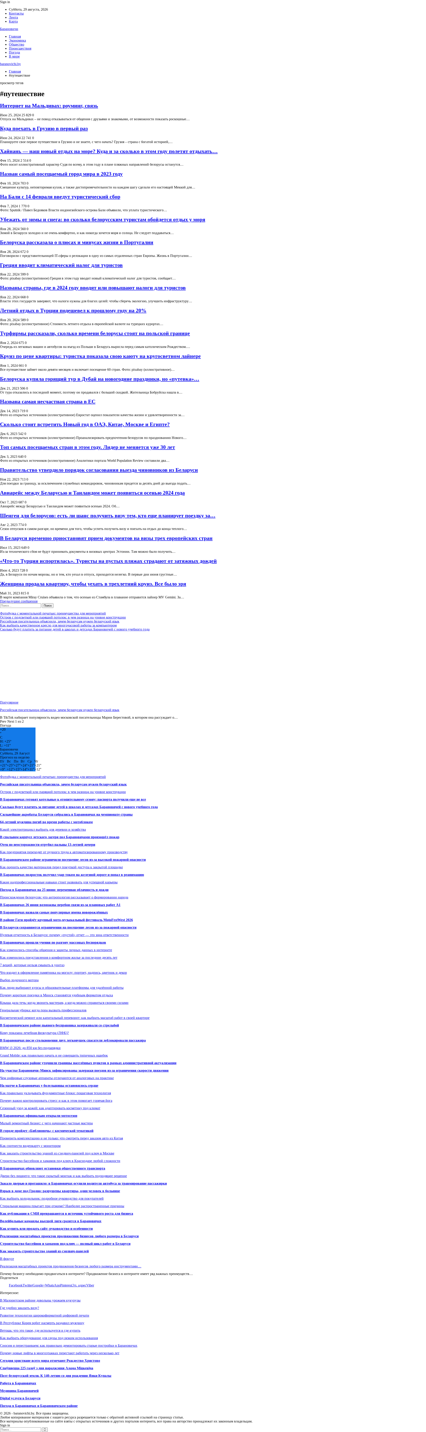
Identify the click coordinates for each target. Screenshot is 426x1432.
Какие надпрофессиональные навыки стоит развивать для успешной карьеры (59, 882)
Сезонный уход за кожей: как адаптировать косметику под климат (50, 1108)
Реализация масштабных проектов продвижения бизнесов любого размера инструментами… (70, 1266)
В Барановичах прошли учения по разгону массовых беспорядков (53, 942)
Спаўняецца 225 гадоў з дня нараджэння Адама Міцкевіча (46, 1368)
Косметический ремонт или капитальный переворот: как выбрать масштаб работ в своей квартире (75, 1018)
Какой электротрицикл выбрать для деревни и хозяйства (43, 829)
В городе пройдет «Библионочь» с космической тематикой (46, 1131)
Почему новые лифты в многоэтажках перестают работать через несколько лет (59, 1353)
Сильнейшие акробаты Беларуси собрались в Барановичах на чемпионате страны (66, 814)
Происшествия (20, 48)
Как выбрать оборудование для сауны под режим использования (49, 1338)
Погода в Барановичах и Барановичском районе (39, 1406)
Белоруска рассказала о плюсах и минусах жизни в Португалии (76, 242)
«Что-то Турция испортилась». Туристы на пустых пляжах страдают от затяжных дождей (108, 561)
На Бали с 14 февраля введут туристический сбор (60, 197)
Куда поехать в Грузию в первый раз (44, 128)
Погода (14, 52)
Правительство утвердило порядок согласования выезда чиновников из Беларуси (99, 470)
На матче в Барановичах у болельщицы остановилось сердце (49, 1085)
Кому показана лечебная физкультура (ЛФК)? (34, 1033)
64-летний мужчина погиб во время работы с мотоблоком (46, 822)
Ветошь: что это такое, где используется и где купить (40, 1330)
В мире (14, 56)
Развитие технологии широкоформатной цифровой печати (44, 1315)
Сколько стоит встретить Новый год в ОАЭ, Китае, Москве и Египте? (85, 424)
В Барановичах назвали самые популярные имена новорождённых (54, 912)
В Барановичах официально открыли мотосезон (38, 1116)
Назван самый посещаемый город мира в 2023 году (61, 174)
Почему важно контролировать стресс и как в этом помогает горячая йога (56, 1100)
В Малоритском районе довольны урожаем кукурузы (40, 1300)
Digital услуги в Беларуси (20, 1398)
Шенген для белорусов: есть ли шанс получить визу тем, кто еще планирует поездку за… (107, 515)
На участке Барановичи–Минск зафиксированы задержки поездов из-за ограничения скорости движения (84, 1070)
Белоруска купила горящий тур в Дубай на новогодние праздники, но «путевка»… (99, 379)
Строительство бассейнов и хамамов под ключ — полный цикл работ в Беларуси (65, 1244)
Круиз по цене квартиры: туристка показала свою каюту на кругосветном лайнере (100, 356)
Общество (16, 44)
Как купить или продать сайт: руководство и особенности (46, 1228)
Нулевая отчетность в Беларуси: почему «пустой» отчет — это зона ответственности (64, 935)
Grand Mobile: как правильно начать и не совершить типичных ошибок (54, 1055)
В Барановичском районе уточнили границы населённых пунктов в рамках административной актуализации (88, 1063)
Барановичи (9, 29)
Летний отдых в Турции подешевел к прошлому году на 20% (73, 310)
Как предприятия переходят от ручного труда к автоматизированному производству (64, 852)
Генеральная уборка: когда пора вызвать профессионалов (43, 1010)
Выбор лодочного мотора (19, 980)
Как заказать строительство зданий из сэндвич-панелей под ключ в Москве (57, 1153)
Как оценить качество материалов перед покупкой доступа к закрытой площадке (61, 867)
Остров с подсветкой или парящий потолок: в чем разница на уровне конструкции (63, 617)
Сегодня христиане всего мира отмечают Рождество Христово (50, 1360)
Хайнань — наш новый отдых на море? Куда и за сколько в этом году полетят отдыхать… (109, 151)
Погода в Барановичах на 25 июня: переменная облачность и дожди (54, 890)
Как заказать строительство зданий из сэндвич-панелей (44, 1251)
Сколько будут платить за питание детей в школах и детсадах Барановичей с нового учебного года (75, 629)
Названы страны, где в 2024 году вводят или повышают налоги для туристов (93, 288)
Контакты (16, 13)
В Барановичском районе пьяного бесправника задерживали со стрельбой (59, 1025)
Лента (13, 17)
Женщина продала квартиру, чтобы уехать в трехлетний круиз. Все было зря (93, 584)
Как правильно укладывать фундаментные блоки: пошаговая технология (55, 1093)
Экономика (17, 40)
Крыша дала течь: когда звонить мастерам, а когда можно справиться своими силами (64, 1003)
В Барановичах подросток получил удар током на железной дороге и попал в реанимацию (72, 875)
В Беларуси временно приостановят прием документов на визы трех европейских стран (106, 538)
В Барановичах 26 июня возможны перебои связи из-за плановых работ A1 (60, 905)
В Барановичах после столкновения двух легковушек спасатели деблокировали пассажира (73, 1040)
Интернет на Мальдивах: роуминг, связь (49, 106)
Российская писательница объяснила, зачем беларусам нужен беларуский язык (59, 621)
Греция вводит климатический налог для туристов (61, 265)
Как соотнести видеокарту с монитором (30, 1146)
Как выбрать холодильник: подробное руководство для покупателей (52, 1198)
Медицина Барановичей (19, 1391)
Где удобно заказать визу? (19, 1308)
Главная (15, 36)
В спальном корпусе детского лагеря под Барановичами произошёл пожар (59, 837)
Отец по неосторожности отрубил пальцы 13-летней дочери (47, 844)
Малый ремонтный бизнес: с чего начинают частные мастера (46, 1123)
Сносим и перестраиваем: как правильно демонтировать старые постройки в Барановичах (68, 1345)
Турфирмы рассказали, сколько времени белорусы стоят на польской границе (95, 333)
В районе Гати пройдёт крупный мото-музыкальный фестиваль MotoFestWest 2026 (66, 920)
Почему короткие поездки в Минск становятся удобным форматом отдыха (56, 995)
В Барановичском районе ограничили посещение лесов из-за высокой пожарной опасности (73, 860)
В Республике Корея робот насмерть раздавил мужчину (42, 1323)
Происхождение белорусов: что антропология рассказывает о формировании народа (64, 897)
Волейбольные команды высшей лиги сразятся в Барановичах (50, 1221)
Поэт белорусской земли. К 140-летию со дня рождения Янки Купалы (55, 1376)
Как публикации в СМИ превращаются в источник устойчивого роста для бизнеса (66, 1213)
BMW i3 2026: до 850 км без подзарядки (30, 1048)
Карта (13, 21)
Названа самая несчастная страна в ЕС (47, 401)
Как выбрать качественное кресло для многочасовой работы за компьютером (58, 625)
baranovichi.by (10, 64)
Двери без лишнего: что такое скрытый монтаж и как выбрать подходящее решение (63, 1176)
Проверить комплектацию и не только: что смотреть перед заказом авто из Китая (61, 1138)
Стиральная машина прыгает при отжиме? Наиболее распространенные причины (62, 1206)
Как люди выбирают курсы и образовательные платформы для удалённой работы (62, 988)
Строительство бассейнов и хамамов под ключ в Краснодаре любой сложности (60, 1161)
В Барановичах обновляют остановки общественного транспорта (52, 1168)
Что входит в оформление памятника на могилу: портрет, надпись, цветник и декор (63, 972)
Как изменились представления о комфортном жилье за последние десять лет (58, 957)
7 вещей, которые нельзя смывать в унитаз (32, 965)
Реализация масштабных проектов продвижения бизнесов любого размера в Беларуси (69, 1236)
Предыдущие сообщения (18, 601)
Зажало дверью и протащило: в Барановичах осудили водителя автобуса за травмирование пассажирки (83, 1183)
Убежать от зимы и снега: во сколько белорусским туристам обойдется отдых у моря (102, 219)
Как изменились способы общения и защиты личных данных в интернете (56, 950)
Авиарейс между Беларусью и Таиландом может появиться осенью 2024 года (92, 493)
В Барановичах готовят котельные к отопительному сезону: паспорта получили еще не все (73, 799)
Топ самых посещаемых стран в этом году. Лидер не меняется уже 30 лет (87, 447)
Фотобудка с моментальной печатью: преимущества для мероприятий (53, 613)
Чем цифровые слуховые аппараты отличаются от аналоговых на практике (57, 1078)
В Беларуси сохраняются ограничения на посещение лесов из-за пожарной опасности (68, 927)
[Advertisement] (133, 666)
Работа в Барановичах (18, 1383)
